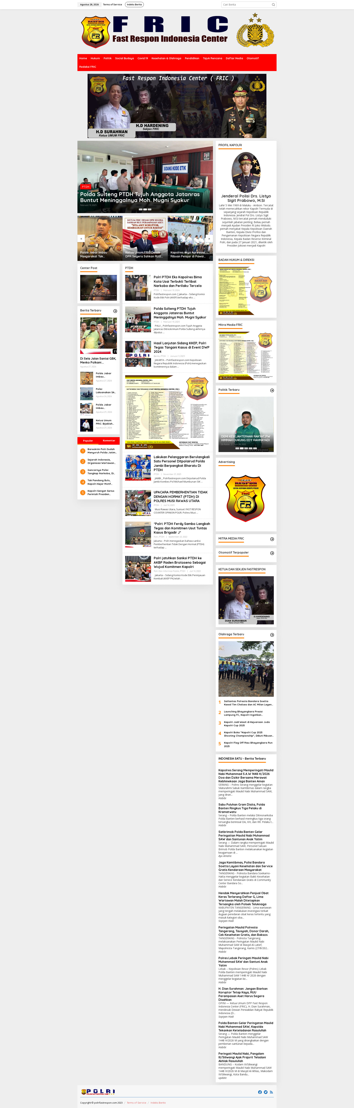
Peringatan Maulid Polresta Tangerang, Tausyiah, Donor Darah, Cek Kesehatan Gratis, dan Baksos (243, 931)
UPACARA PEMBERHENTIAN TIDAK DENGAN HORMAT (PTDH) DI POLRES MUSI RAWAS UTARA (181, 496)
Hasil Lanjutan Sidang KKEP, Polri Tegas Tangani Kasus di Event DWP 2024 (143, 197)
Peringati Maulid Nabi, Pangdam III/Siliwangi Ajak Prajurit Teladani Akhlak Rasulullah (242, 1057)
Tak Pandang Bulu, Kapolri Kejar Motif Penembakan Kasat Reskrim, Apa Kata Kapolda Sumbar (99, 482)
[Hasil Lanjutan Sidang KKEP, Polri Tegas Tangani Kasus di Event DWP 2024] (178, 366)
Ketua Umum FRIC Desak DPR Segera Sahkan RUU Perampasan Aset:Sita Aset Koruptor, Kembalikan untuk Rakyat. (99, 254)
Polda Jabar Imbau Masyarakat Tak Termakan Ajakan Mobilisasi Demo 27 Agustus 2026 (106, 406)
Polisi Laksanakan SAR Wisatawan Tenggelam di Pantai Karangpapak (106, 391)
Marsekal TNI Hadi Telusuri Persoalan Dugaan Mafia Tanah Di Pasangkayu (245, 438)
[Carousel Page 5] (255, 448)
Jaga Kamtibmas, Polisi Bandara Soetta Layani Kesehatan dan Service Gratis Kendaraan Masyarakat (245, 866)
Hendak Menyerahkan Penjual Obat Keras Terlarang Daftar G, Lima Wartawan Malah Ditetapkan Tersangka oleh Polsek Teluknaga (243, 898)
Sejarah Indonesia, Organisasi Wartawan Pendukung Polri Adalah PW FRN (102, 461)
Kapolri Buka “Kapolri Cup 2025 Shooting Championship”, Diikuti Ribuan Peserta (248, 734)
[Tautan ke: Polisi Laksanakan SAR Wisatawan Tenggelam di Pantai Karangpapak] (86, 393)
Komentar (109, 440)
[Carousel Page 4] (250, 448)
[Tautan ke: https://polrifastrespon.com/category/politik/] (272, 390)
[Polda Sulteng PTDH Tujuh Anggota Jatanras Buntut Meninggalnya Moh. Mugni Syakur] (163, 332)
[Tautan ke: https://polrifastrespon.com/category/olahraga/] (272, 635)
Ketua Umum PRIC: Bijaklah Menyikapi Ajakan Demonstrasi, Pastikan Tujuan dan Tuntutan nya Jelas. (105, 422)
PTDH (94, 186)
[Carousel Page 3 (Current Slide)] (149, 209)
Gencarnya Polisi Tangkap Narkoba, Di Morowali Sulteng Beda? (101, 471)
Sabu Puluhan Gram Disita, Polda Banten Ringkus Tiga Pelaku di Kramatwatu (241, 808)
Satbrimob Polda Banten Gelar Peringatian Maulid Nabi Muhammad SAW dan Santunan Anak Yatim (244, 835)
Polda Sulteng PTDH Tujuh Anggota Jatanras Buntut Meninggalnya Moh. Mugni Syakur (180, 312)
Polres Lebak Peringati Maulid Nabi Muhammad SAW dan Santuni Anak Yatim (243, 961)
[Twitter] (265, 1092)
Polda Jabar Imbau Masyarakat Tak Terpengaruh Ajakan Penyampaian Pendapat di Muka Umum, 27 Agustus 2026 (106, 375)
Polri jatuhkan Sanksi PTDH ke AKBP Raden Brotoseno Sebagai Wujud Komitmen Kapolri (180, 562)
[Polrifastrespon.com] (177, 31)
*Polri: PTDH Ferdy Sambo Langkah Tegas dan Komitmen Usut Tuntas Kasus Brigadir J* (182, 528)
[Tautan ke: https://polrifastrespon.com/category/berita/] (115, 311)
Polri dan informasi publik (166, 571)
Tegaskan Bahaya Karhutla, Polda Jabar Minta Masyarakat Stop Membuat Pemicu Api (190, 254)
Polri (156, 536)
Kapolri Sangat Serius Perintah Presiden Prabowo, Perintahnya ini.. (101, 492)
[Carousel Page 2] (145, 209)
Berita (85, 186)
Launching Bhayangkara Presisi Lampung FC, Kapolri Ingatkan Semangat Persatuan (243, 713)
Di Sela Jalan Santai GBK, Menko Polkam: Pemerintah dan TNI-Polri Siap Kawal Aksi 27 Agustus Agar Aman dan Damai (98, 361)
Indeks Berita (158, 1102)
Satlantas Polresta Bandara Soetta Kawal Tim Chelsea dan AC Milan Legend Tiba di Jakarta (248, 703)
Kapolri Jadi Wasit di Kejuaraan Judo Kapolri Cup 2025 (247, 724)
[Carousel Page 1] (141, 209)
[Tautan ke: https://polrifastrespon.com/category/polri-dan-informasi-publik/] (272, 553)
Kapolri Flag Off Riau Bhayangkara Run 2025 (248, 744)
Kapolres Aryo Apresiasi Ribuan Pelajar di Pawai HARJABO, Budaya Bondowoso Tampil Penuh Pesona (143, 254)
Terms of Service (136, 1102)
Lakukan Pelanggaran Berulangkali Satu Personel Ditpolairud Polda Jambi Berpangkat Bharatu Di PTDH (182, 463)
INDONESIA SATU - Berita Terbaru (242, 758)
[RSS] (271, 1092)
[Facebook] (260, 1092)
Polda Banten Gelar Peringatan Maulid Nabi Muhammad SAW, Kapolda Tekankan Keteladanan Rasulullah (245, 1026)
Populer (88, 440)
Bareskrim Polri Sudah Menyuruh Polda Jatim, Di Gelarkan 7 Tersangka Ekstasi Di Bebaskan (102, 451)
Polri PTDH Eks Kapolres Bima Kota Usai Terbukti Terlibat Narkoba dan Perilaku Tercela (178, 281)
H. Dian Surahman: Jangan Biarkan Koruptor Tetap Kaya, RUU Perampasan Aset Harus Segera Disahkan (243, 994)
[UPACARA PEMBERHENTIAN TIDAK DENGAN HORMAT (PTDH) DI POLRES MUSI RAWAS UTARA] (197, 512)
